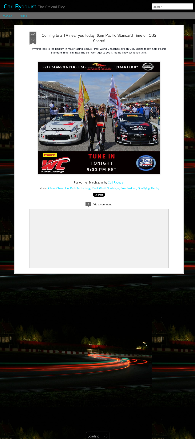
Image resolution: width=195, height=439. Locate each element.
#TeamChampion (58, 188)
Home (23, 16)
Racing (155, 188)
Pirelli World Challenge (105, 188)
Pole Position (128, 188)
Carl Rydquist (116, 182)
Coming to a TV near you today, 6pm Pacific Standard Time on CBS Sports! (99, 37)
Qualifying (144, 188)
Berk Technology (80, 188)
